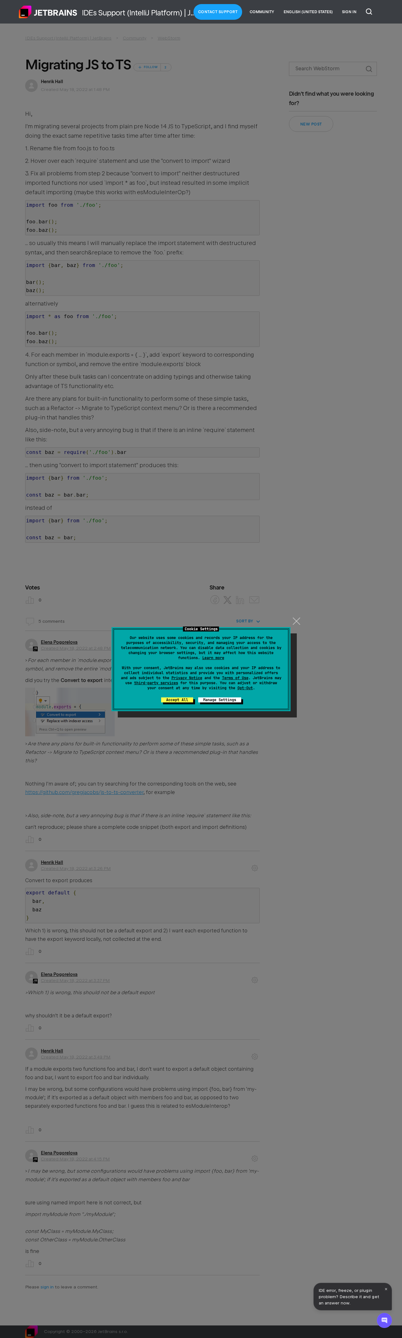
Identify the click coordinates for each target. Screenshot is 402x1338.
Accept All (177, 699)
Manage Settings (219, 699)
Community (262, 12)
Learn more (213, 657)
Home (48, 12)
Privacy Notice (186, 677)
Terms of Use (235, 677)
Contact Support (218, 12)
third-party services (156, 682)
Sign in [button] (349, 12)
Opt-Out (245, 687)
